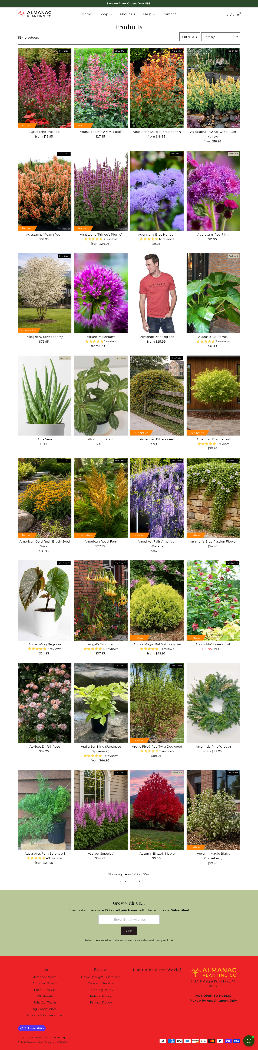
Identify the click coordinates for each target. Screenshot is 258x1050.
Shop (104, 14)
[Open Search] (226, 14)
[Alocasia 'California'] (213, 293)
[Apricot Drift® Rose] (44, 703)
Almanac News (44, 977)
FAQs (147, 14)
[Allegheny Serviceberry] (44, 293)
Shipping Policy (101, 990)
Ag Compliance (45, 1009)
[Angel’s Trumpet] (101, 600)
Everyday (50, 1042)
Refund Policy (101, 996)
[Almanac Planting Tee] (157, 293)
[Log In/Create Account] (232, 14)
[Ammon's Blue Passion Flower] (213, 498)
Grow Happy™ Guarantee (101, 977)
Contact (169, 14)
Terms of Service (101, 983)
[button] (93, 239)
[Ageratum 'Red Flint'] (213, 191)
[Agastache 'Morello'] (44, 88)
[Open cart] (238, 14)
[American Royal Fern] (101, 498)
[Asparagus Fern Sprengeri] (44, 810)
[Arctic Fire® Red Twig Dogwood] (157, 703)
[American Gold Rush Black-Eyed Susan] (44, 498)
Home (87, 14)
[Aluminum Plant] (101, 395)
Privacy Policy (101, 1002)
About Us (127, 14)
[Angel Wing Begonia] (44, 600)
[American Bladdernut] (213, 395)
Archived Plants (44, 983)
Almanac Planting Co (55, 1037)
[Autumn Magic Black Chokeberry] (213, 810)
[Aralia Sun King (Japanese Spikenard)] (101, 703)
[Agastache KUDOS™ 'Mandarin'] (157, 88)
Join (129, 930)
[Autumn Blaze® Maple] (157, 810)
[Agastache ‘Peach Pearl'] (44, 191)
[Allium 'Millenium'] (101, 293)
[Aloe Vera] (44, 395)
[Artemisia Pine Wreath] (213, 703)
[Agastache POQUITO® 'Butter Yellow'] (213, 88)
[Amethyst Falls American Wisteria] (157, 498)
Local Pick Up (44, 990)
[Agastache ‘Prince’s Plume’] (101, 191)
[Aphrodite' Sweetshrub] (213, 600)
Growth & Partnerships (44, 1015)
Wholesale (45, 996)
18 (132, 881)
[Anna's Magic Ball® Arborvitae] (157, 600)
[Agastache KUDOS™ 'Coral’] (101, 88)
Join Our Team (45, 1002)
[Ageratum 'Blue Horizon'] (157, 191)
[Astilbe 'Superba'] (101, 810)
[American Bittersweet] (157, 395)
